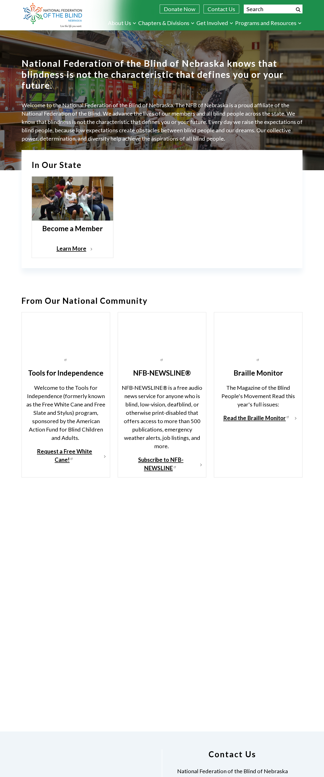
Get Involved (212, 22)
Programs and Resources (265, 22)
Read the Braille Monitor (254, 418)
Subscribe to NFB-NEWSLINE (161, 463)
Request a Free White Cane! (64, 455)
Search (298, 9)
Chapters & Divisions (163, 22)
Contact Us (221, 9)
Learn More (71, 248)
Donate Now (179, 9)
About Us (119, 22)
